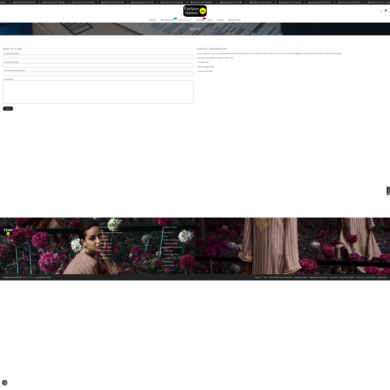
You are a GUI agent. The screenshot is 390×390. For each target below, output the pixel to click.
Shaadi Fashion (105, 258)
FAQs (166, 236)
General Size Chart (170, 243)
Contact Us (168, 258)
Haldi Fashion (104, 240)
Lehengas (220, 20)
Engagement (104, 236)
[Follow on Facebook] (4, 240)
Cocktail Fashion (105, 251)
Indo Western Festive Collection (111, 233)
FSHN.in (48, 277)
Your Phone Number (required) (14, 70)
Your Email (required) (10, 62)
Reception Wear (105, 254)
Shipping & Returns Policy (173, 247)
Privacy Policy (169, 262)
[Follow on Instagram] (8, 240)
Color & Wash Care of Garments (175, 240)
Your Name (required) (11, 54)
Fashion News (169, 265)
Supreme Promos (28, 277)
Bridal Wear (200, 20)
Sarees (209, 20)
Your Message (8, 79)
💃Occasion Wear (184, 20)
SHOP (154, 20)
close (388, 2)
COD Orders (168, 251)
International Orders (171, 254)
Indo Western (236, 20)
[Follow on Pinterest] (12, 240)
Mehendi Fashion (106, 243)
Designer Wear (169, 19)
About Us (167, 233)
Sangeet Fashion (106, 247)
